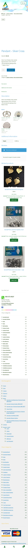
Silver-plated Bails (6, 350)
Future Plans (9, 409)
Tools (4, 361)
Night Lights (5, 343)
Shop (4, 388)
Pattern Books (6, 345)
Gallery (4, 396)
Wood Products (6, 374)
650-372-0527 (9, 297)
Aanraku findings (6, 319)
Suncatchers (5, 359)
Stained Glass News (7, 356)
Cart (21, 546)
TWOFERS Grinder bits (7, 368)
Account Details (10, 436)
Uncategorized (6, 370)
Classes (5, 391)
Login (8, 428)
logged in (11, 157)
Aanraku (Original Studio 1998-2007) (15, 404)
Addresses (9, 438)
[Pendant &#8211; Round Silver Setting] (6, 125)
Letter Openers (6, 339)
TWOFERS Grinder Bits (7, 365)
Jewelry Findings (9, 13)
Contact (5, 424)
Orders (8, 431)
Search (14, 547)
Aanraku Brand (6, 317)
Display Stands (6, 328)
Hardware (5, 334)
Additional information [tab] (6, 87)
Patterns (5, 393)
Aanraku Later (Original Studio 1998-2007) (16, 406)
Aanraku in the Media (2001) (13, 415)
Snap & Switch (6, 354)
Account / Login (6, 427)
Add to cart (10, 70)
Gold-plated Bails (6, 332)
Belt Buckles (5, 326)
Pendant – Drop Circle (17, 117)
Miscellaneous (6, 341)
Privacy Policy (4, 543)
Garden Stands (6, 330)
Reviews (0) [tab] (4, 91)
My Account (4, 547)
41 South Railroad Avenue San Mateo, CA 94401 (7, 304)
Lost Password (10, 441)
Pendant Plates (6, 348)
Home (4, 13)
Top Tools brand (6, 363)
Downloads (9, 433)
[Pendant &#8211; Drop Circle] (18, 114)
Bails (4, 321)
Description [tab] (4, 84)
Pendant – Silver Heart (5, 117)
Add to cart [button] (14, 200)
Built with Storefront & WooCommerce (17, 543)
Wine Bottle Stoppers (7, 372)
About (4, 398)
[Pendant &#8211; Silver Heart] (6, 114)
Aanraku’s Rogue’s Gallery (12, 418)
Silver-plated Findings (18, 13)
